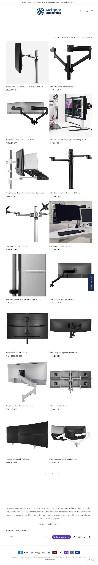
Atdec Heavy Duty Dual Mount (16, 353)
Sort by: (57, 37)
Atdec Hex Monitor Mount (58, 406)
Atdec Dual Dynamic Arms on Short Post (20, 140)
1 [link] (39, 473)
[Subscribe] (46, 537)
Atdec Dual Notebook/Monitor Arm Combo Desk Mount (25, 193)
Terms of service (81, 557)
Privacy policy (69, 557)
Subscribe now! (91, 282)
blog (57, 524)
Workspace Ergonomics (24, 557)
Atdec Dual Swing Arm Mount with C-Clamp (64, 193)
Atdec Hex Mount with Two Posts (17, 459)
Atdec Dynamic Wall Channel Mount (62, 299)
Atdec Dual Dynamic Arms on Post (61, 87)
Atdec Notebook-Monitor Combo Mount (63, 459)
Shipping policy (50, 559)
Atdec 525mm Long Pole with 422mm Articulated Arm (24, 87)
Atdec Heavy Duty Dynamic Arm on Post (63, 353)
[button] (5, 11)
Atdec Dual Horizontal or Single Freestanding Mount (67, 140)
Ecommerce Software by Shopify (42, 557)
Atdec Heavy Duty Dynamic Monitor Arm (20, 406)
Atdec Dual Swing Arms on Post (17, 246)
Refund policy (58, 557)
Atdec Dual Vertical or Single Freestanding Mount (23, 299)
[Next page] (58, 473)
